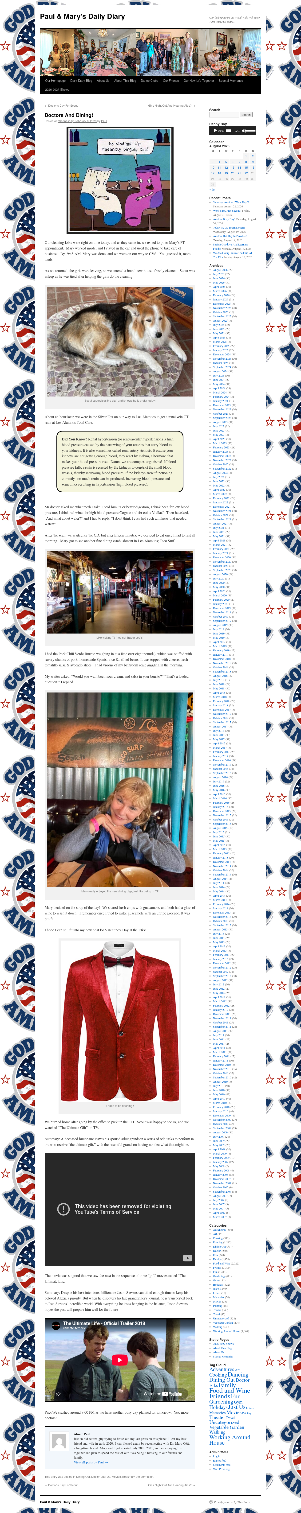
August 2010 (220, 1081)
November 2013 (222, 916)
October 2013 (220, 921)
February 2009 (221, 1157)
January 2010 (220, 1111)
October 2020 (220, 566)
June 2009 (219, 1141)
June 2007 (219, 1204)
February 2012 (221, 1005)
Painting (217, 1305)
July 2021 (218, 527)
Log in (216, 1456)
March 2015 (220, 849)
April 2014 (219, 895)
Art (215, 1234)
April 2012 (219, 997)
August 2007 (220, 1196)
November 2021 (222, 511)
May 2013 (219, 942)
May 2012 (219, 993)
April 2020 (219, 591)
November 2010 (222, 1069)
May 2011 (219, 1043)
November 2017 (222, 714)
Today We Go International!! (229, 227)
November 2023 (222, 409)
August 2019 (220, 625)
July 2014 (218, 883)
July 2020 (218, 578)
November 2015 (222, 815)
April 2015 (219, 845)
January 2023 (220, 451)
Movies (116, 1476)
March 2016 (220, 798)
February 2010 (221, 1107)
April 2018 (219, 692)
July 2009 (218, 1136)
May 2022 (219, 485)
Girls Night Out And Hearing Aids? (171, 105)
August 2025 (220, 320)
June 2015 (219, 836)
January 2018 (220, 705)
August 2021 (220, 523)
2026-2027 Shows (57, 89)
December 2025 (222, 303)
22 (246, 173)
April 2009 (219, 1149)
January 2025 (220, 350)
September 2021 (222, 519)
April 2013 (219, 946)
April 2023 (219, 439)
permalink (147, 1476)
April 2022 (219, 489)
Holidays (218, 1284)
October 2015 (220, 819)
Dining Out (83, 1476)
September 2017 (222, 722)
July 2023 (218, 426)
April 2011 (219, 1048)
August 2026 (220, 270)
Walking (217, 1327)
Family (217, 1259)
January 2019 (220, 654)
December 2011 (222, 1014)
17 (212, 173)
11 (219, 167)
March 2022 (220, 494)
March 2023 (220, 443)
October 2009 (220, 1124)
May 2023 (219, 434)
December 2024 (222, 354)
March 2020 (220, 595)
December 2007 (222, 1179)
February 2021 (221, 549)
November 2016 (222, 764)
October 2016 (220, 768)
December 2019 (222, 608)
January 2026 (220, 299)
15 (246, 167)
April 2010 (219, 1098)
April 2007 (219, 1212)
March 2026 (220, 291)
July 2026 (218, 274)
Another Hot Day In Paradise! (230, 236)
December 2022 (222, 456)
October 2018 (220, 667)
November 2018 (222, 663)
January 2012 (220, 1009)
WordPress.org (221, 1469)
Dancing (217, 1242)
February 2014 (221, 904)
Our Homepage (55, 80)
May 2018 (219, 688)
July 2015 (218, 832)
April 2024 (219, 388)
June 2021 (219, 532)
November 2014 (222, 866)
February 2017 (221, 752)
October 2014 (220, 870)
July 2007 (218, 1200)
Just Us (105, 1476)
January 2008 (220, 1174)
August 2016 (220, 777)
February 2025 (221, 346)
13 (232, 167)
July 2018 (218, 680)
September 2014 (222, 874)
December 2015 (222, 811)
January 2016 (220, 807)
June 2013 (219, 938)
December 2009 (222, 1115)
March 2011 (220, 1052)
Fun (215, 1272)
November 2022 (222, 460)
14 (239, 167)
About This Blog (125, 80)
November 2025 (222, 308)
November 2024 (222, 358)
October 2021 (220, 515)
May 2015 (219, 840)
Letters (217, 1293)
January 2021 (220, 553)
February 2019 (221, 650)
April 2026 (219, 286)
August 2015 (220, 828)
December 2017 (222, 709)
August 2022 (220, 473)
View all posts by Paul (91, 1462)
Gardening (219, 1276)
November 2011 (222, 1018)
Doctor (95, 1476)
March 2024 (220, 392)
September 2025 (222, 316)
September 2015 (222, 823)
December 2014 (222, 861)
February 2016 (221, 802)
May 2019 (219, 637)
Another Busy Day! (224, 219)
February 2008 (221, 1170)
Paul (104, 121)
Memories (218, 1297)
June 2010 (219, 1090)
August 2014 (220, 878)
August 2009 (220, 1132)
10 (212, 167)
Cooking (218, 1238)
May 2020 (219, 587)
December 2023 (222, 405)
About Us (103, 80)
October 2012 (220, 971)
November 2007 (222, 1183)
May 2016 (219, 790)
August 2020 (220, 574)
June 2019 (219, 633)
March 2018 (220, 697)
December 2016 (222, 760)
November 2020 (222, 561)
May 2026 (219, 282)
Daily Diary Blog (81, 80)
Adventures (219, 1229)
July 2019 (218, 629)
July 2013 (218, 933)
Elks (215, 1255)
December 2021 (222, 506)
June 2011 (219, 1039)
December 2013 (222, 912)
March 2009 (220, 1153)
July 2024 (218, 375)
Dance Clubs (149, 80)
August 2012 (220, 980)
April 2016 (219, 794)
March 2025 (220, 341)
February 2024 (221, 396)
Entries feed (219, 1460)
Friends (217, 1267)
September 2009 (222, 1128)
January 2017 (220, 756)
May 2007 (219, 1208)
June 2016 (219, 785)
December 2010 (222, 1064)
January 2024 (220, 401)
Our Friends (171, 80)
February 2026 (221, 295)
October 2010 (220, 1073)
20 (232, 173)
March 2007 (220, 1217)
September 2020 (222, 570)
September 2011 (222, 1026)
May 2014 (219, 891)
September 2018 (222, 671)
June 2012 (219, 988)
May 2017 (219, 739)
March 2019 (220, 646)
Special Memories (231, 80)
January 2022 (220, 502)
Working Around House (226, 1331)
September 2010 (222, 1077)
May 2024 (219, 384)
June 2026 (219, 278)
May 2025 (219, 333)
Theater (217, 1310)
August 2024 (220, 371)
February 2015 (221, 853)
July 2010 (218, 1086)
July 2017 (218, 730)
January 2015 (220, 857)
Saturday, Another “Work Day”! (231, 202)
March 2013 (220, 950)
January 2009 (220, 1162)
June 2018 (219, 684)
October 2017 (220, 718)
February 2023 (221, 447)
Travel (216, 1314)
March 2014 (220, 900)
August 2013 (220, 929)
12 (226, 167)
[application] (232, 130)
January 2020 (220, 604)
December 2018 (222, 659)
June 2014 (219, 887)
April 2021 (219, 540)
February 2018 (221, 701)
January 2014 (220, 908)
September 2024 (222, 367)
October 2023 (220, 413)
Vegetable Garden (223, 1322)
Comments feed (221, 1464)
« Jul (212, 189)
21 (239, 173)
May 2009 (219, 1145)
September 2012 (222, 976)
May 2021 (219, 536)
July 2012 (218, 984)
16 (252, 167)
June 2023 (219, 430)
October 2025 (220, 312)
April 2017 (219, 743)
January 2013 (220, 959)
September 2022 (222, 468)
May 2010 (219, 1094)
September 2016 (222, 773)
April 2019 (219, 642)
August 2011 (220, 1031)
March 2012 (220, 1001)
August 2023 (220, 422)
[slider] (228, 130)
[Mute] (244, 130)
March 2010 (220, 1103)
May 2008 (219, 1166)
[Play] (215, 130)
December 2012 (222, 963)
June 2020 (219, 582)
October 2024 (220, 363)
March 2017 (220, 747)
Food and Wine (221, 1263)
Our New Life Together (199, 80)
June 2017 (219, 735)
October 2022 (220, 464)
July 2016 (218, 781)
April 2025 (219, 337)
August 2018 (220, 675)
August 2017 (220, 726)
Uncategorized (221, 1318)
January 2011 (220, 1060)
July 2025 (218, 325)
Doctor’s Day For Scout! (61, 105)
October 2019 (220, 616)
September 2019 (222, 620)
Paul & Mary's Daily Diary (82, 16)
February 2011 (221, 1056)
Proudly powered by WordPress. (232, 1502)
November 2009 (222, 1119)
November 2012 (222, 967)
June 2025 (219, 329)
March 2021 (220, 544)
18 (219, 173)
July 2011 (218, 1035)
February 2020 (221, 599)
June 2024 (219, 379)
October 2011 (220, 1022)
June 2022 (219, 481)
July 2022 (218, 477)
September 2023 (222, 418)
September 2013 (222, 925)
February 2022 (221, 498)
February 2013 (221, 955)
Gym (216, 1280)
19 (226, 173)
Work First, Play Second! (227, 210)
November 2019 (222, 612)
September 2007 (222, 1191)
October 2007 (220, 1187)
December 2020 (222, 557)
